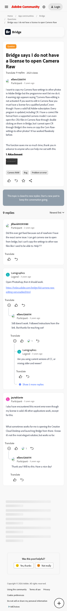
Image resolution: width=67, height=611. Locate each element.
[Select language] (44, 7)
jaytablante (17, 397)
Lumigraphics (18, 272)
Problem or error (39, 172)
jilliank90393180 (19, 223)
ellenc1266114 (18, 79)
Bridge (42, 16)
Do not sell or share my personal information (27, 601)
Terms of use (35, 589)
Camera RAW (13, 172)
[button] (6, 7)
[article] (33, 242)
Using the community (17, 589)
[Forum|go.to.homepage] (25, 6)
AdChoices (15, 606)
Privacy (46, 589)
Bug (25, 172)
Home (10, 16)
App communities (26, 16)
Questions (12, 19)
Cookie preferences (15, 595)
